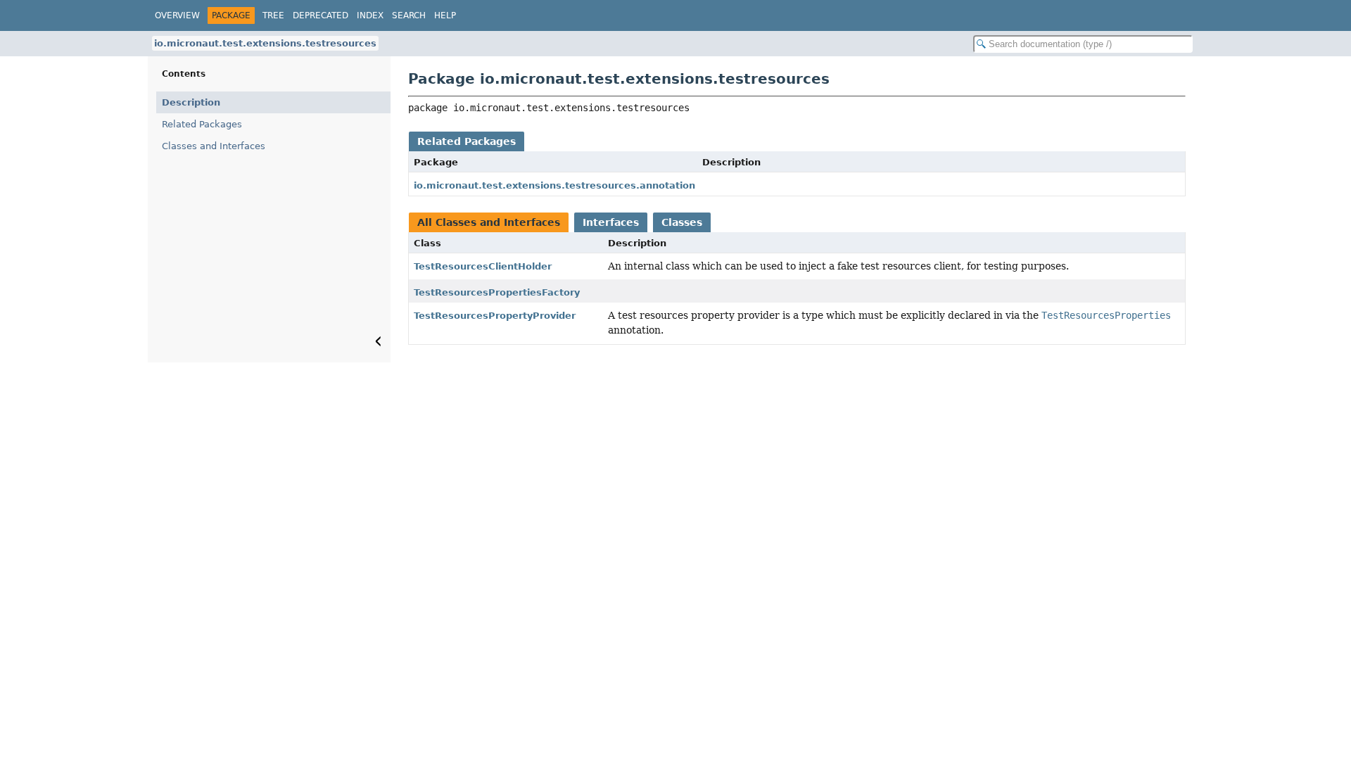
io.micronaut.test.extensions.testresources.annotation (554, 185)
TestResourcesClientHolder (483, 266)
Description (191, 102)
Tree (273, 15)
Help (445, 15)
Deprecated (320, 15)
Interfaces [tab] (611, 222)
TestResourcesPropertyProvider (495, 315)
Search (409, 15)
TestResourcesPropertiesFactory (497, 292)
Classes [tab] (681, 222)
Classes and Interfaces (213, 146)
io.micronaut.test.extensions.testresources (265, 43)
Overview (177, 15)
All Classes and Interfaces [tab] (488, 222)
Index (370, 15)
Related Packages (202, 124)
